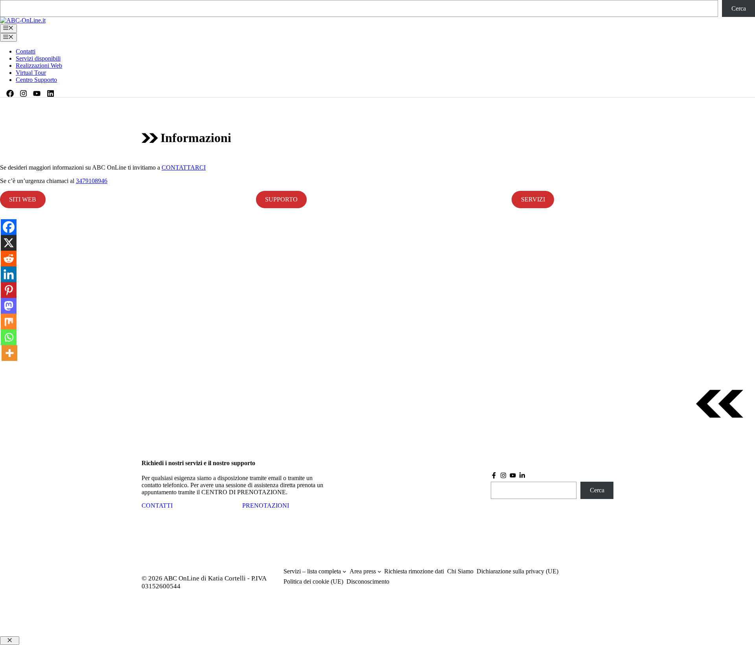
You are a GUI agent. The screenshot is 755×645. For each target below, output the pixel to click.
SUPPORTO (281, 199)
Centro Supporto (36, 79)
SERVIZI (533, 199)
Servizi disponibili (38, 58)
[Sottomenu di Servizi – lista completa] (344, 571)
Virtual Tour (31, 72)
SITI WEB (22, 199)
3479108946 (91, 180)
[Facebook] (9, 227)
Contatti (25, 51)
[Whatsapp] (9, 337)
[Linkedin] (9, 274)
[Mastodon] (9, 306)
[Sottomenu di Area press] (379, 571)
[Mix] (9, 321)
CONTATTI (157, 505)
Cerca (738, 8)
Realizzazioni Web (39, 65)
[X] (9, 243)
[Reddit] (9, 258)
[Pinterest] (9, 290)
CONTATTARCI (184, 167)
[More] (9, 353)
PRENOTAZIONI (265, 505)
